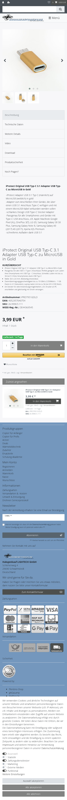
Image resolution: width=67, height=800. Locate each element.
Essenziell (13, 753)
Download (10, 152)
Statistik (12, 757)
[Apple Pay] (52, 628)
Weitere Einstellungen (13, 774)
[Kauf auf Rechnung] (38, 619)
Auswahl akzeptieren (33, 780)
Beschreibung (12, 115)
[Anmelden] (3, 2)
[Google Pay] (38, 628)
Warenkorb (7, 473)
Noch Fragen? (12, 171)
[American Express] (24, 619)
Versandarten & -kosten (14, 493)
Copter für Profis (10, 436)
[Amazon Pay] (38, 609)
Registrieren (8, 466)
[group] (14, 398)
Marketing (13, 764)
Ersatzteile (7, 453)
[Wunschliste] (49, 2)
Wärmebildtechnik (11, 446)
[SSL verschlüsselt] (8, 671)
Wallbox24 (14, 696)
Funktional (13, 770)
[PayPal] (10, 609)
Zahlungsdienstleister (18, 760)
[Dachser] (43, 647)
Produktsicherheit (14, 162)
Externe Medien (16, 767)
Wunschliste (11, 364)
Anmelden (7, 470)
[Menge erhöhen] (12, 343)
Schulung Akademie (12, 456)
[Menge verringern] (12, 348)
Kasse (5, 476)
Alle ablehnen (33, 793)
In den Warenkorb (40, 345)
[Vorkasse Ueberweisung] (24, 628)
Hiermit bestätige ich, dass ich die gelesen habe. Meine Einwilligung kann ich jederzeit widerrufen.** (33, 525)
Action (5, 439)
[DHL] (29, 647)
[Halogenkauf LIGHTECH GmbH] (18, 555)
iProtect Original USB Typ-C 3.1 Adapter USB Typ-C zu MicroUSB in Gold (43, 391)
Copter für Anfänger (12, 433)
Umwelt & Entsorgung (13, 496)
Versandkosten (26, 372)
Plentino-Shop (16, 689)
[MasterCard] (10, 619)
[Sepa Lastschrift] (24, 609)
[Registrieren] (9, 2)
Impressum (8, 744)
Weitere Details (12, 133)
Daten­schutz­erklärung (52, 748)
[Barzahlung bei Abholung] (52, 619)
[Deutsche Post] (15, 647)
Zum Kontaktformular (32, 592)
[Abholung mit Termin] (57, 647)
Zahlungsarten (9, 490)
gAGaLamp (14, 692)
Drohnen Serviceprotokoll (15, 500)
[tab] (33, 115)
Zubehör (6, 450)
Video (8, 143)
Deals (5, 443)
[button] (33, 356)
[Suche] (60, 9)
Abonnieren (32, 535)
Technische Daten (14, 124)
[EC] (10, 628)
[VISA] (52, 609)
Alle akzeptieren (34, 787)
